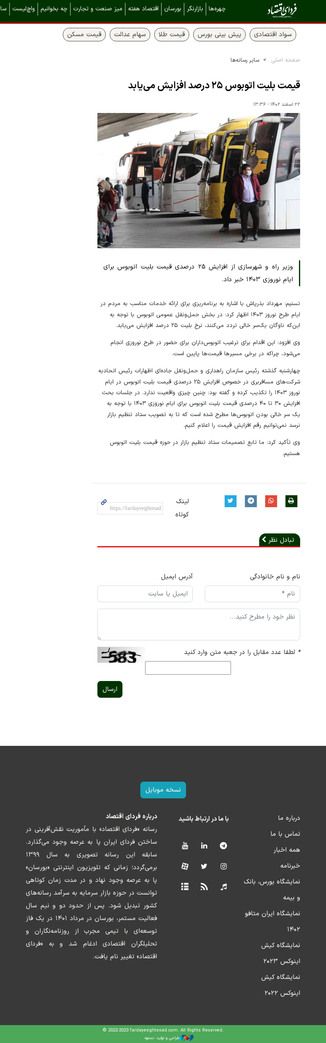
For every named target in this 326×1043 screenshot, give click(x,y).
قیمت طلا (172, 34)
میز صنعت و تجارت (97, 9)
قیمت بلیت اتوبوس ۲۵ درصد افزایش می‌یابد (214, 86)
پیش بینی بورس (219, 34)
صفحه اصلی (285, 60)
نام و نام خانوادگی (275, 577)
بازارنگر (195, 9)
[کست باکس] (224, 887)
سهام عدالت (130, 34)
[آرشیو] (185, 887)
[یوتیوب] (185, 846)
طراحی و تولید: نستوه (162, 1038)
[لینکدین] (204, 846)
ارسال (110, 689)
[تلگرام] (224, 846)
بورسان (172, 9)
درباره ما (289, 818)
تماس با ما (285, 834)
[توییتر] (204, 867)
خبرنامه (290, 866)
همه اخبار (287, 850)
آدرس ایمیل (177, 577)
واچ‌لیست (23, 9)
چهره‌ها (217, 9)
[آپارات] (185, 867)
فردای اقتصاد (270, 11)
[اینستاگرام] (224, 867)
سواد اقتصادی (273, 34)
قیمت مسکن (84, 34)
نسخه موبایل (163, 790)
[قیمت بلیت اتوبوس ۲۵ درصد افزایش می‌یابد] (198, 181)
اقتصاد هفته (143, 9)
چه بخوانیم (54, 9)
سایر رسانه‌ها (245, 60)
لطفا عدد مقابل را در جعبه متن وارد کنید (242, 652)
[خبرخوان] (204, 887)
